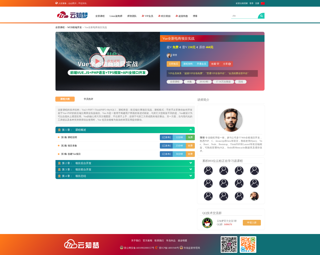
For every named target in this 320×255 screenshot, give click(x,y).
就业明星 (182, 240)
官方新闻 (147, 240)
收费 (190, 145)
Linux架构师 (116, 16)
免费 (190, 137)
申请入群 (251, 222)
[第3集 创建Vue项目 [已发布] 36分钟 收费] (109, 157)
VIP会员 (148, 16)
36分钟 (179, 154)
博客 (195, 16)
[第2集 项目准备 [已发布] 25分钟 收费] (109, 149)
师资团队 (132, 16)
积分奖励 (165, 16)
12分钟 (179, 137)
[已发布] (166, 137)
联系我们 (159, 240)
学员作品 (171, 240)
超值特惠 (183, 16)
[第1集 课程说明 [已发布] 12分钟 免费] (109, 141)
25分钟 (179, 145)
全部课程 (100, 16)
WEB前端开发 (74, 27)
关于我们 (135, 240)
